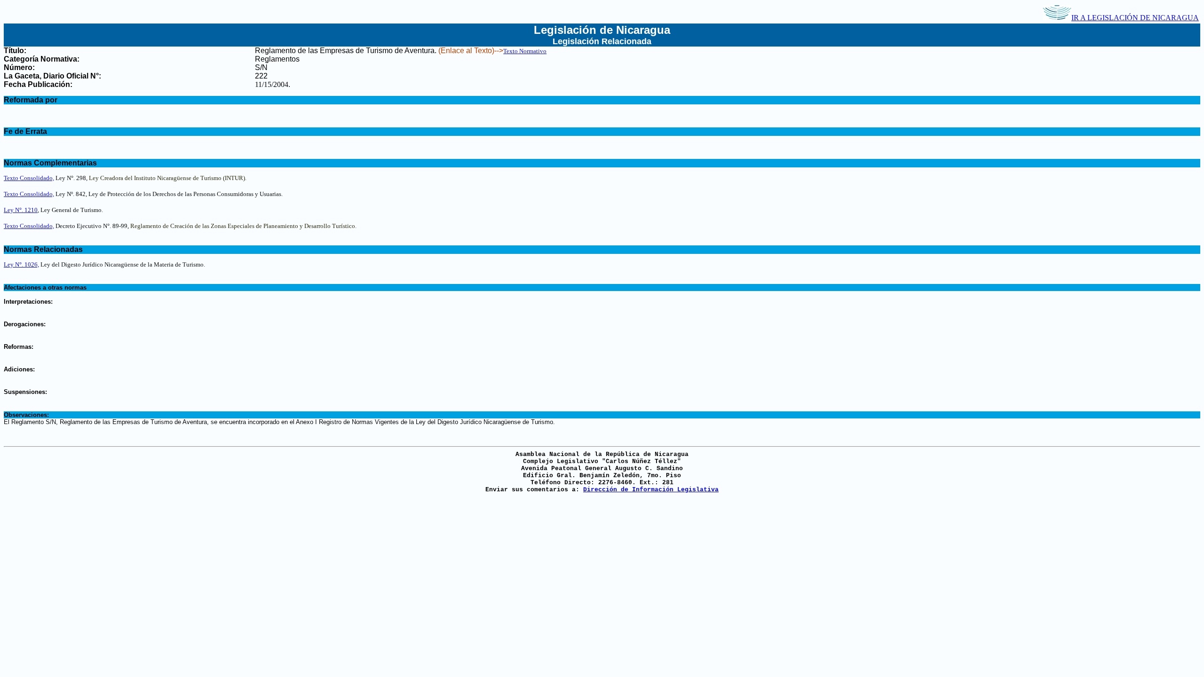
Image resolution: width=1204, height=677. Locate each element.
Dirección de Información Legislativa (651, 489)
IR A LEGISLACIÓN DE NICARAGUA (1135, 18)
